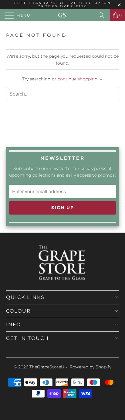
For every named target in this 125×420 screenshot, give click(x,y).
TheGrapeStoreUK (48, 367)
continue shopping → (80, 79)
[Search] (103, 15)
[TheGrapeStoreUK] (62, 15)
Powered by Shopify (90, 367)
